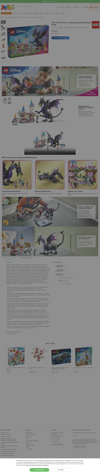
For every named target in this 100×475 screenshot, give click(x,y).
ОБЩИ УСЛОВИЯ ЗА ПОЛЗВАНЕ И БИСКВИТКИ (37, 465)
